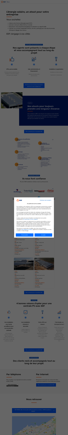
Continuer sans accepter (45, 200)
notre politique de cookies (26, 229)
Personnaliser (24, 235)
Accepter (43, 235)
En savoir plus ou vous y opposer (30, 219)
